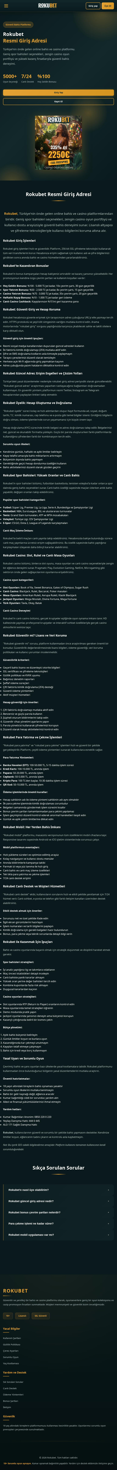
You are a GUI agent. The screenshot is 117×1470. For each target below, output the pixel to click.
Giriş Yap (58, 92)
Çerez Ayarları (10, 1350)
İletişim (7, 1407)
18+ (8, 1315)
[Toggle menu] (6, 6)
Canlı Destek (10, 1388)
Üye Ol (107, 5)
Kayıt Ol (58, 101)
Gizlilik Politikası (11, 1344)
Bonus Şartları (10, 1400)
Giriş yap (93, 5)
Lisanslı (22, 1315)
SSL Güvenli (41, 1315)
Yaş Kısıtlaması (11, 1363)
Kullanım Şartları (12, 1338)
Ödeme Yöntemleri (13, 1394)
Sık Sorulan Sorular (13, 1381)
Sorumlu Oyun (10, 1357)
